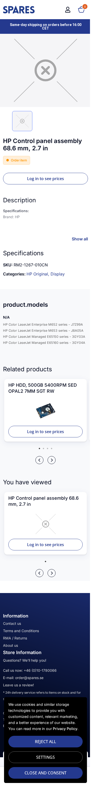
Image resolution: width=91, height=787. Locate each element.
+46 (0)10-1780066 (40, 670)
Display (58, 273)
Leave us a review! (18, 685)
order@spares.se (29, 678)
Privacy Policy (65, 728)
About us (10, 645)
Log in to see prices (45, 178)
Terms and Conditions (21, 631)
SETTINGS (43, 757)
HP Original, (39, 273)
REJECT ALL (43, 741)
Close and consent (44, 773)
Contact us (12, 623)
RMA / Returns (15, 638)
